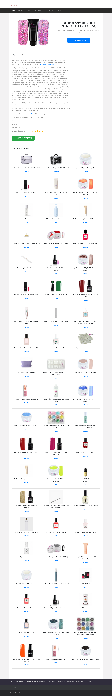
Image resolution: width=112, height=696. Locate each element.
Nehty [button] (28, 10)
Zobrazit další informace (47, 64)
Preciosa (88, 681)
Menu (12, 10)
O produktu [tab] (16, 55)
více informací (24, 138)
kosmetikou (46, 681)
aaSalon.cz (18, 692)
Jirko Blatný (81, 681)
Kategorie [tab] (34, 55)
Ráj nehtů (84, 30)
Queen (75, 681)
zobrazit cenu (80, 40)
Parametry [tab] (25, 55)
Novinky (20, 10)
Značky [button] (59, 10)
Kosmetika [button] (38, 10)
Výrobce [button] (49, 10)
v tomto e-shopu (30, 114)
